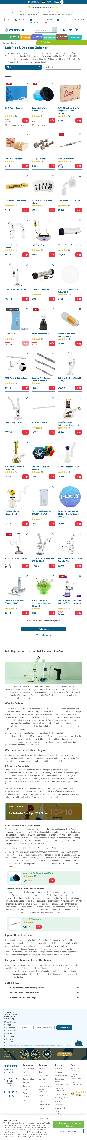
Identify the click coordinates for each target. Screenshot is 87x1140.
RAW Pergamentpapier (14, 159)
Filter (9, 67)
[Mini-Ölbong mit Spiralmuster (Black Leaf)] (70, 408)
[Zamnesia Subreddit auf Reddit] (8, 1096)
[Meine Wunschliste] (71, 29)
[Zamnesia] (18, 30)
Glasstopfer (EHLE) (39, 422)
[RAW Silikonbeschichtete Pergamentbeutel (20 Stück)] (70, 94)
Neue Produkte (43, 1075)
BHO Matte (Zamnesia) (14, 108)
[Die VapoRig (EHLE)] (17, 408)
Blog (40, 1072)
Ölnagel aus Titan (39, 159)
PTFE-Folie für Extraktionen (16, 378)
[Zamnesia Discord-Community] (13, 1096)
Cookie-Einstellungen (68, 1131)
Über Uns (42, 1082)
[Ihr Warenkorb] (78, 29)
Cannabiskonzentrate (21, 686)
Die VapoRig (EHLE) (13, 422)
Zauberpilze (26, 1086)
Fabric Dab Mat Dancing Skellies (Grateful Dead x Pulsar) (68, 514)
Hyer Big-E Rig (38, 245)
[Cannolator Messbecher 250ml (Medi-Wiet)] (44, 497)
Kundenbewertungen (45, 1086)
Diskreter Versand (44, 1105)
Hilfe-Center (58, 1068)
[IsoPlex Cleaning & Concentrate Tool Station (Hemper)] (44, 586)
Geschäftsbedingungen (62, 1085)
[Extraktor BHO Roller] (44, 275)
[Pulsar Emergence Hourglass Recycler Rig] (70, 544)
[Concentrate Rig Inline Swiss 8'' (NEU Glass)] (44, 544)
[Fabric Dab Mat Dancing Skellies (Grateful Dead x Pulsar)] (70, 497)
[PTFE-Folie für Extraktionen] (17, 364)
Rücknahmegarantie (61, 1094)
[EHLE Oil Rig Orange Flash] (17, 275)
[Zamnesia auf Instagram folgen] (8, 1092)
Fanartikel (26, 1093)
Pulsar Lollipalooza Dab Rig (16, 558)
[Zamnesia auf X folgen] (17, 1092)
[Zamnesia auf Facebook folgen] (4, 1092)
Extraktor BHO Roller (40, 289)
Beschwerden (59, 1105)
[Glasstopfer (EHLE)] (44, 408)
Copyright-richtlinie (61, 1108)
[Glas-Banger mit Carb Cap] (70, 186)
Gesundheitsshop (28, 1079)
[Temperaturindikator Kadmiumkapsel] (70, 319)
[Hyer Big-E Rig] (44, 230)
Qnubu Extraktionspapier (15, 200)
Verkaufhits (42, 1079)
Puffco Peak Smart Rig (41, 333)
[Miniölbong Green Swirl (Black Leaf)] (17, 452)
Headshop (26, 1072)
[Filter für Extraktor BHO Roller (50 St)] (70, 275)
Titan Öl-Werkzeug (66, 159)
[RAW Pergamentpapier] (17, 144)
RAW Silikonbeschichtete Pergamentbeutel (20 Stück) (68, 110)
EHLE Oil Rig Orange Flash (16, 289)
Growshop (26, 1089)
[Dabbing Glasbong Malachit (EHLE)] (70, 364)
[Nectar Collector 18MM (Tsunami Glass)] (17, 586)
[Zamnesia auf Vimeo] (13, 1092)
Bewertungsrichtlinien (61, 1098)
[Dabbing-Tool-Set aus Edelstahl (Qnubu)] (44, 364)
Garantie (57, 1101)
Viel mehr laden (43, 635)
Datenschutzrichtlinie (43, 1045)
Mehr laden (43, 629)
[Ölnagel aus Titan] (44, 144)
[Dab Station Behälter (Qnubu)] (44, 452)
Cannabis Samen (28, 1068)
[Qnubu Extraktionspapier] (17, 186)
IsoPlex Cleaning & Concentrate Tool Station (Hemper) (42, 603)
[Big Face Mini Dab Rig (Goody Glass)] (17, 497)
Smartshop (26, 1082)
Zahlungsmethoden (61, 1075)
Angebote (26, 1096)
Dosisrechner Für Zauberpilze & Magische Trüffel (76, 1076)
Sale (24, 1100)
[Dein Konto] (65, 29)
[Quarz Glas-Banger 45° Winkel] (17, 230)
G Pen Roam (10, 333)
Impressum (58, 1072)
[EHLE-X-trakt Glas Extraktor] (70, 230)
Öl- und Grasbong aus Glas (69, 467)
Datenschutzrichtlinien (43, 1118)
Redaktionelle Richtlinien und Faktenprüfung (59, 1114)
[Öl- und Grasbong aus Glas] (70, 452)
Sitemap (41, 1108)
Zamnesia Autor (44, 1095)
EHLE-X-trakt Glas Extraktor (70, 245)
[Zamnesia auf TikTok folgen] (4, 1096)
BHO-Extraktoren (58, 943)
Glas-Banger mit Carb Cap (69, 200)
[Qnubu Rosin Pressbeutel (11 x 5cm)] (44, 186)
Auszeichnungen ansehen (64, 1054)
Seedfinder (42, 1068)
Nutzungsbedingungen (61, 1045)
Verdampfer (26, 1075)
